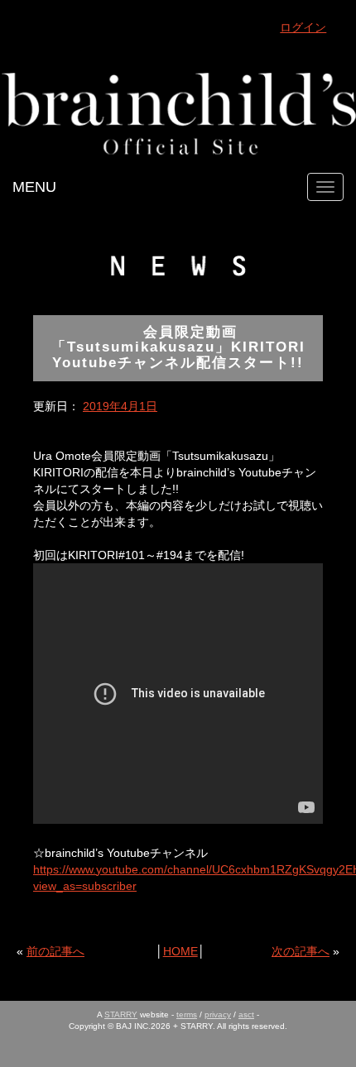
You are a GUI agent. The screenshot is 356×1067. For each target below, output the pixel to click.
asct (246, 1014)
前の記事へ (55, 951)
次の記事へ (301, 951)
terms (186, 1014)
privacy (217, 1014)
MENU (34, 187)
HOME (180, 951)
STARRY (120, 1014)
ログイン (303, 27)
